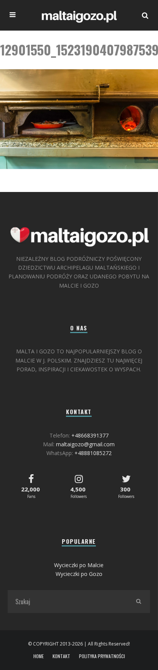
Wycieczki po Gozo (79, 573)
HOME (38, 656)
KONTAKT (61, 656)
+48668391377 (90, 435)
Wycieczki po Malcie (79, 565)
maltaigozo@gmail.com (85, 444)
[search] (138, 601)
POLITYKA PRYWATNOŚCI (102, 656)
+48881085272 (93, 453)
